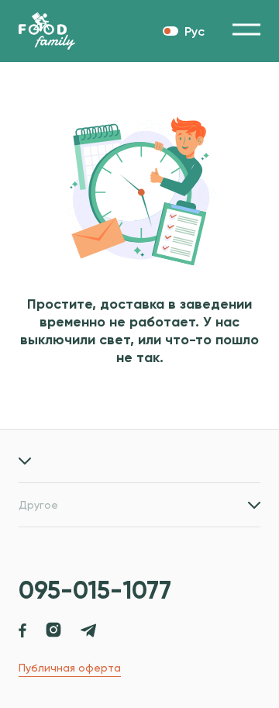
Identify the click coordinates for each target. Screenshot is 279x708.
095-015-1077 (95, 590)
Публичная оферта (70, 667)
